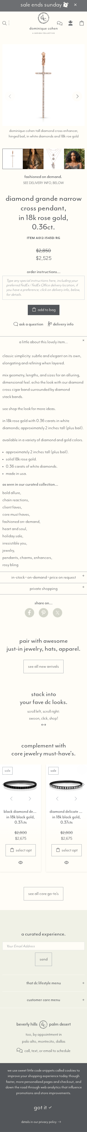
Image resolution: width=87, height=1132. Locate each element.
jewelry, (8, 550)
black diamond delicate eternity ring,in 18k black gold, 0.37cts (20, 817)
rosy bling (10, 565)
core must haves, (16, 514)
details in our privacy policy (39, 1122)
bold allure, (11, 492)
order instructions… (43, 271)
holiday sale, (12, 536)
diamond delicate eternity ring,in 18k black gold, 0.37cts (66, 817)
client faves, (12, 507)
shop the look (20, 408)
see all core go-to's (43, 893)
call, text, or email (38, 1051)
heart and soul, (14, 528)
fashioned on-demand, (21, 521)
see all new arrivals (43, 666)
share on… (43, 603)
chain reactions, (15, 500)
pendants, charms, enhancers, (27, 557)
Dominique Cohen (43, 23)
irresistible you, (14, 543)
